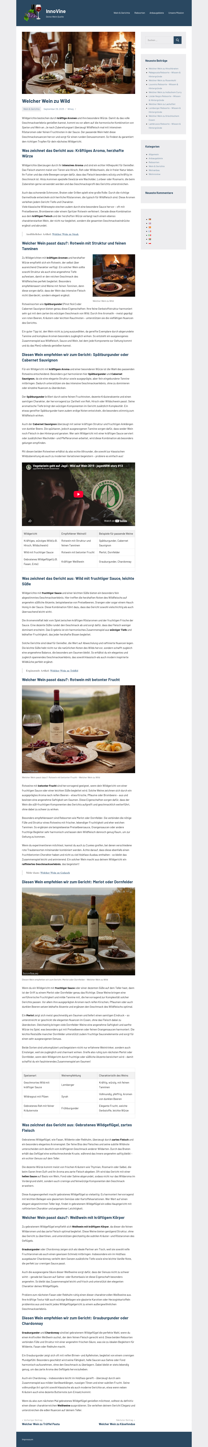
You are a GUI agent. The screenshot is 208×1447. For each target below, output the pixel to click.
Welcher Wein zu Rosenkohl (162, 80)
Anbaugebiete (157, 12)
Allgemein (154, 154)
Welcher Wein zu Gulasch (55, 873)
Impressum (27, 1439)
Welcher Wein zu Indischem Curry (165, 92)
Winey (70, 108)
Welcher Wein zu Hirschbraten (163, 68)
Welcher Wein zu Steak (65, 234)
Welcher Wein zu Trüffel (64, 670)
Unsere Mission (176, 12)
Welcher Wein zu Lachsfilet (162, 104)
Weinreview (154, 174)
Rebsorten (139, 12)
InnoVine (56, 11)
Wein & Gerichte (122, 12)
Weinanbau (154, 170)
